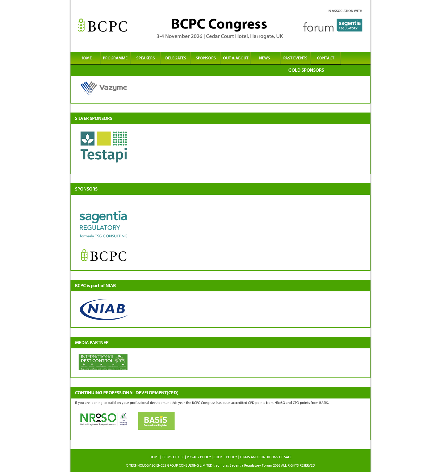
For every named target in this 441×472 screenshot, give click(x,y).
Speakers (145, 58)
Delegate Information (175, 58)
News (265, 58)
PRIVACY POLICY (199, 457)
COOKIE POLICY (225, 457)
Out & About (235, 58)
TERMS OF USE (173, 457)
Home (85, 58)
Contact (325, 58)
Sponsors (205, 58)
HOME (154, 457)
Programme (115, 58)
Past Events (295, 58)
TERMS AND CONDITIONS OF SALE (266, 457)
